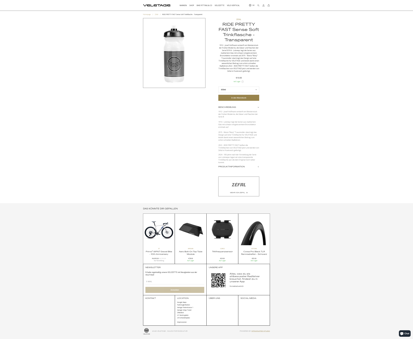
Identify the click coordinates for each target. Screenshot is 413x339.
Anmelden (175, 290)
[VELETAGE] (156, 5)
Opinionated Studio (260, 331)
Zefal (156, 14)
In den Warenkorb (238, 98)
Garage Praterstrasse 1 (185, 307)
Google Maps (181, 302)
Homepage (147, 14)
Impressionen (182, 322)
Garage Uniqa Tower (184, 310)
